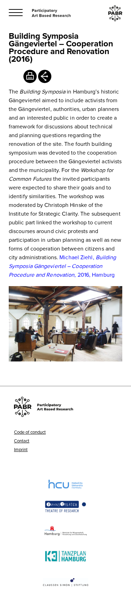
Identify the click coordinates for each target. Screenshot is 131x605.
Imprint (21, 449)
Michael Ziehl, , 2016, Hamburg (62, 265)
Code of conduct (30, 432)
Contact (21, 441)
